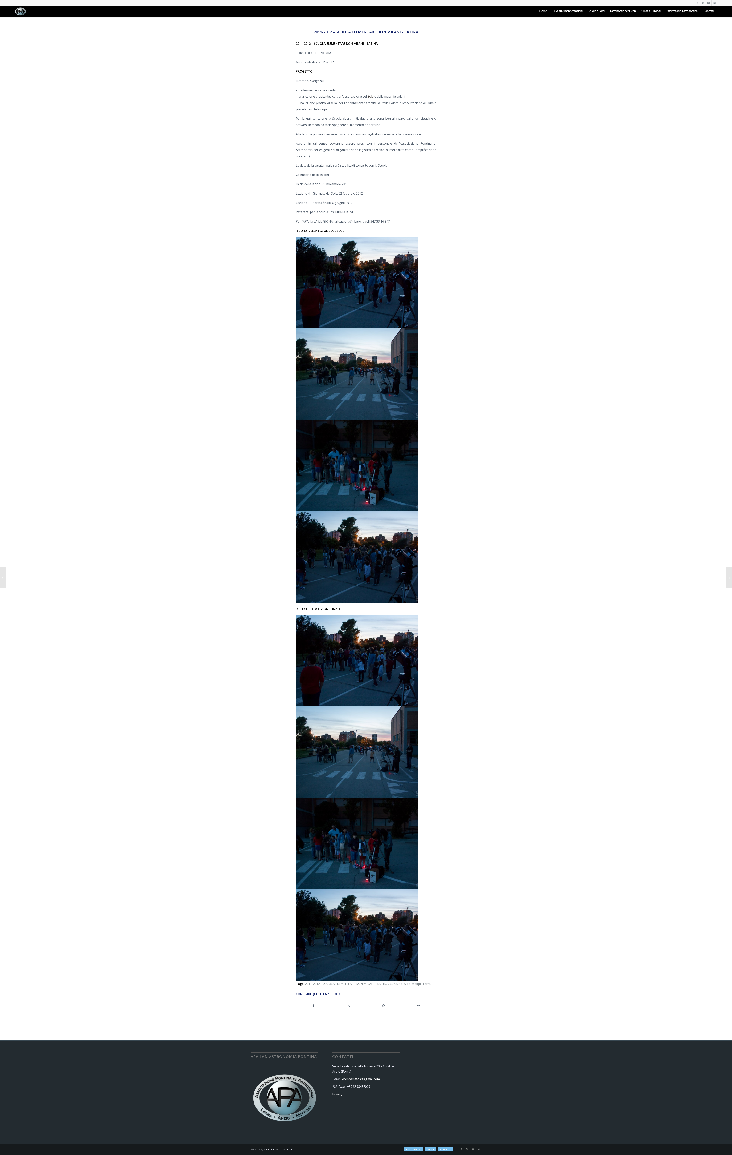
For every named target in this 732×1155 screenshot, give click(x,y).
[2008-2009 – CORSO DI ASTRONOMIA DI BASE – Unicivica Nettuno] (3, 577)
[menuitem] (543, 11)
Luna (393, 983)
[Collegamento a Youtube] (708, 3)
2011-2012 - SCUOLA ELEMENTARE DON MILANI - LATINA (346, 983)
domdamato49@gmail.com (361, 1079)
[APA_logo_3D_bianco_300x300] (20, 11)
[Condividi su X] (348, 1006)
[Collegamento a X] (703, 3)
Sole (371, 96)
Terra (426, 983)
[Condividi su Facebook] (313, 1006)
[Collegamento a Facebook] (697, 3)
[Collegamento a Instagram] (714, 3)
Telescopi (414, 983)
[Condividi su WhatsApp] (383, 1006)
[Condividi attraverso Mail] (418, 1006)
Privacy (337, 1094)
